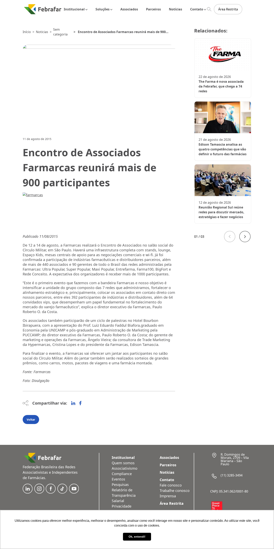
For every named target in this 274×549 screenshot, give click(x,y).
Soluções (102, 9)
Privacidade (121, 506)
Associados (129, 9)
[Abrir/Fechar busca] (209, 9)
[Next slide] (245, 236)
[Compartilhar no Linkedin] (73, 403)
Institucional (74, 9)
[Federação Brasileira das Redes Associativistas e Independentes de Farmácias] (43, 9)
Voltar (31, 419)
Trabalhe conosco (175, 490)
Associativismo (124, 468)
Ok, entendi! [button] (137, 536)
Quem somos (123, 462)
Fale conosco (171, 485)
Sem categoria (60, 31)
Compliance (122, 473)
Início (27, 32)
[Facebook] (80, 403)
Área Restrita (228, 9)
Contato (196, 9)
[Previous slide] (229, 236)
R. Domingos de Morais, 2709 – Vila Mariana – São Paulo (235, 459)
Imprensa (168, 496)
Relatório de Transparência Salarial (124, 495)
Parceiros (153, 9)
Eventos (118, 479)
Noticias (42, 32)
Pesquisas (120, 484)
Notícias (175, 9)
